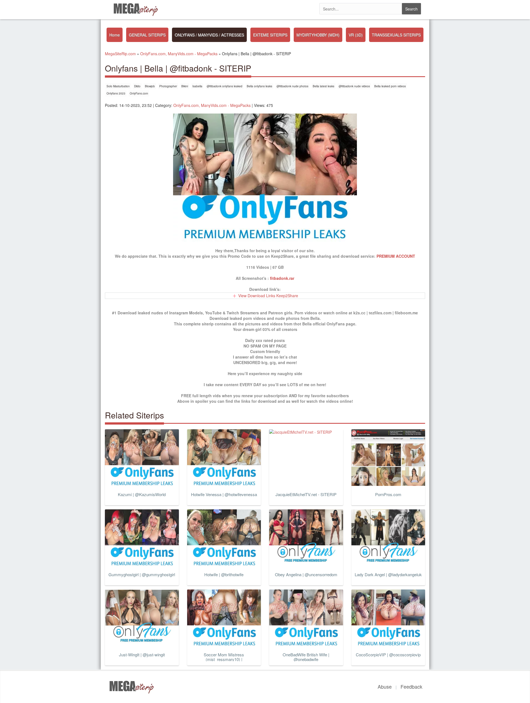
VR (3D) (356, 35)
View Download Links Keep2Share (268, 295)
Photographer (168, 86)
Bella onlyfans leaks (259, 86)
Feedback (411, 686)
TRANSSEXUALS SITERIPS (396, 35)
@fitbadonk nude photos (292, 86)
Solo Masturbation (118, 86)
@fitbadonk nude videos (354, 86)
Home (114, 35)
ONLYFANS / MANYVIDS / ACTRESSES (209, 35)
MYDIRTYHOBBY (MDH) (318, 35)
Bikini (184, 86)
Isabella (197, 86)
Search (411, 9)
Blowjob (150, 86)
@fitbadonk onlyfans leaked (224, 86)
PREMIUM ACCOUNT (396, 256)
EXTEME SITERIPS (270, 35)
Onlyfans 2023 (116, 93)
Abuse (385, 686)
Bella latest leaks (323, 86)
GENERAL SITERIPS (147, 35)
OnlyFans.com (139, 93)
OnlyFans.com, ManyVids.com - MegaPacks (212, 105)
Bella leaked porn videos (390, 86)
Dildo (137, 86)
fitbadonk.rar (282, 278)
